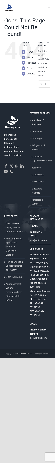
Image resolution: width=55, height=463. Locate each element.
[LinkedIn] (22, 166)
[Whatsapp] (16, 166)
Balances (36, 167)
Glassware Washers (36, 190)
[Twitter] (11, 166)
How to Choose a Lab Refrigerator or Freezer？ (14, 266)
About (30, 57)
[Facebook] (6, 166)
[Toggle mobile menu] (49, 8)
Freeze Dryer (37, 181)
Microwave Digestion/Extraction (40, 158)
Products (31, 62)
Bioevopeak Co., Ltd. (25, 353)
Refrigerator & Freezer (38, 147)
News (29, 68)
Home (30, 52)
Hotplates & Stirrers (37, 202)
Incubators (36, 131)
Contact (31, 73)
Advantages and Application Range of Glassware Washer (14, 246)
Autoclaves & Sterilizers (37, 122)
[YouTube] (6, 171)
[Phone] (11, 171)
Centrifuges (37, 138)
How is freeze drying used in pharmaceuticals (14, 227)
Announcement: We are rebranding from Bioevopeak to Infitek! (14, 292)
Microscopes (37, 174)
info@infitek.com (38, 240)
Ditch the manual (14, 277)
